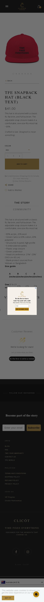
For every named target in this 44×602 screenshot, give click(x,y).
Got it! (8, 598)
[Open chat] (36, 594)
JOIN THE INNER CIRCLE (22, 309)
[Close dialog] (35, 288)
